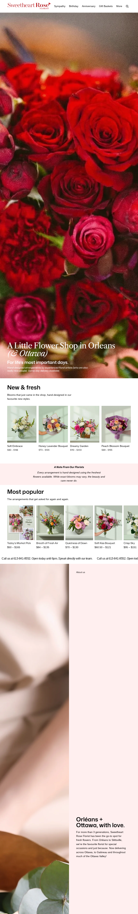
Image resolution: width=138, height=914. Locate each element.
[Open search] (127, 6)
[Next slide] (33, 424)
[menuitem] (119, 6)
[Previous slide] (10, 424)
